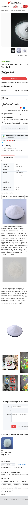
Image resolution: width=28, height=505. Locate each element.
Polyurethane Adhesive (20, 10)
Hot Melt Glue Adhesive (23, 488)
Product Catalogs (22, 464)
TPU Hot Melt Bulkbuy (7, 491)
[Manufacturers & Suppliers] (14, 2)
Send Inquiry (14, 78)
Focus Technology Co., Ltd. (18, 499)
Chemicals (7, 10)
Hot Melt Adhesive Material (9, 488)
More (2, 494)
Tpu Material (16, 484)
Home (2, 10)
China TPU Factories (21, 481)
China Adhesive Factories (8, 481)
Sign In (3, 150)
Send (14, 426)
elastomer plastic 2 (19, 467)
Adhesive (13, 10)
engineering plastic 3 (6, 467)
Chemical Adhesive (7, 484)
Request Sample (24, 82)
